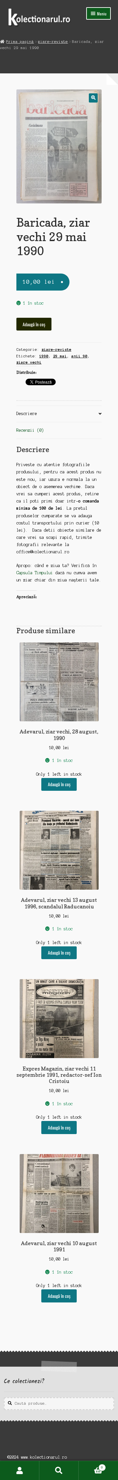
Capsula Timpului (34, 573)
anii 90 (79, 356)
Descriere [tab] (26, 413)
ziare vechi (29, 362)
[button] (93, 97)
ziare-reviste (53, 42)
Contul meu (19, 1470)
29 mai (60, 356)
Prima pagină (20, 42)
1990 (44, 356)
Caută (59, 1470)
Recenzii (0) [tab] (30, 430)
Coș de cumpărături (91, 1465)
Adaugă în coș (34, 324)
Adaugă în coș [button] (59, 784)
